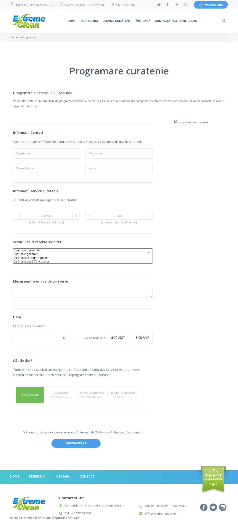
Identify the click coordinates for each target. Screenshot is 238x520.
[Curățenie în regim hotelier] (79, 258)
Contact (87, 476)
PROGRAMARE (213, 4)
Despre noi (89, 20)
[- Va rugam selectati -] (79, 250)
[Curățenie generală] (79, 254)
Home (72, 20)
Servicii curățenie (116, 20)
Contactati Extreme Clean (176, 20)
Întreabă (143, 20)
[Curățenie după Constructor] (79, 261)
